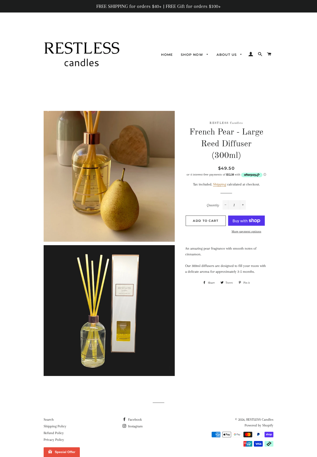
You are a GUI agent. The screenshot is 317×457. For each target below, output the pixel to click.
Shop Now (192, 55)
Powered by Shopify (259, 425)
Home (167, 55)
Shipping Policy (55, 426)
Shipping (219, 184)
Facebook (134, 419)
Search (49, 419)
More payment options (246, 231)
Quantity (213, 205)
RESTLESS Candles (259, 419)
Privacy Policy (54, 440)
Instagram (135, 426)
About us (227, 55)
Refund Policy (54, 433)
